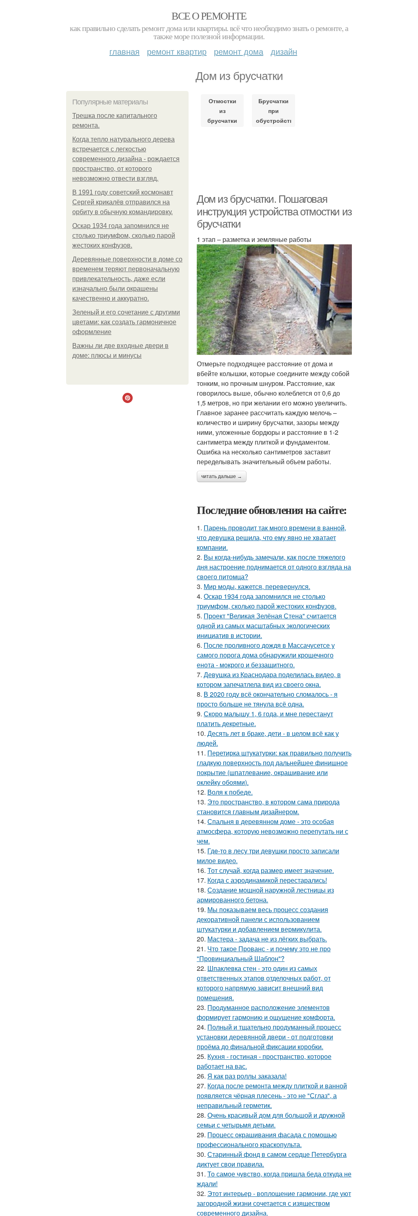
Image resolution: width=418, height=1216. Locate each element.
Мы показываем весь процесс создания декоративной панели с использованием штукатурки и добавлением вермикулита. (262, 919)
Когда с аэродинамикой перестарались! (267, 880)
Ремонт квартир (177, 51)
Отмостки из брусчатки (222, 110)
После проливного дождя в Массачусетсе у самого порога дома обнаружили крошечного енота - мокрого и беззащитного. (266, 654)
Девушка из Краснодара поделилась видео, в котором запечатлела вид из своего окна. (269, 679)
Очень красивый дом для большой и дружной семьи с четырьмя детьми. (271, 1120)
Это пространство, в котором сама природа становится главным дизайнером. (268, 806)
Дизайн (284, 51)
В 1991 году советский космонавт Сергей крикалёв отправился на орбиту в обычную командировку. (122, 202)
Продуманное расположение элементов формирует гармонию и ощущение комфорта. (266, 1012)
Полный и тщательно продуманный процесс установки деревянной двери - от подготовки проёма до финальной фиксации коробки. (269, 1036)
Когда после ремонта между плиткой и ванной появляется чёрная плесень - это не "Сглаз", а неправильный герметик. (272, 1095)
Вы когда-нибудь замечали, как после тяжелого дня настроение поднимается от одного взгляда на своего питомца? (274, 566)
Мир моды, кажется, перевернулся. (257, 586)
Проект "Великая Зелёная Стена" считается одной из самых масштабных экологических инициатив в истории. (266, 625)
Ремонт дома (238, 51)
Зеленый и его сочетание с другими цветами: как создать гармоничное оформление (126, 322)
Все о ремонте (208, 15)
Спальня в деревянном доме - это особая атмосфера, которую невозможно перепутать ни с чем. (272, 831)
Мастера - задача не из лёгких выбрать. (267, 939)
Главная (124, 51)
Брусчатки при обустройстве (273, 110)
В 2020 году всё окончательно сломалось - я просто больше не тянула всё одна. (267, 699)
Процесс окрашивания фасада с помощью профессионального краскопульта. (267, 1139)
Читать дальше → (221, 476)
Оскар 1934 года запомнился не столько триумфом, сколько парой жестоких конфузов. (123, 235)
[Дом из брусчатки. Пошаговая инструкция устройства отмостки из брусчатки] (274, 299)
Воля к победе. (230, 792)
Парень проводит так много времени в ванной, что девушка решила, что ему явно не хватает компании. (271, 537)
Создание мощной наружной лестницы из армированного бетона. (265, 894)
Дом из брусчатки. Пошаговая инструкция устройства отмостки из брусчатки (274, 211)
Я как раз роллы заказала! (247, 1076)
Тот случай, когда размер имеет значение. (270, 870)
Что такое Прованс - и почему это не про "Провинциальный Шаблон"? (264, 953)
